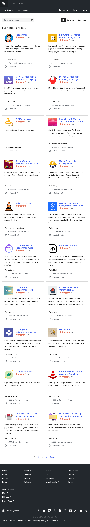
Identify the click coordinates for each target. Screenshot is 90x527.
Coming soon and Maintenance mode (24, 246)
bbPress (6, 497)
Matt (5, 493)
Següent (53, 457)
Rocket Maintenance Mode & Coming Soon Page (71, 372)
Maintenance (21, 35)
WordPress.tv (52, 482)
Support (49, 474)
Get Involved (73, 470)
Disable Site (64, 329)
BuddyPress (8, 501)
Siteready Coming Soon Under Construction (26, 414)
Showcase (28, 470)
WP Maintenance (23, 119)
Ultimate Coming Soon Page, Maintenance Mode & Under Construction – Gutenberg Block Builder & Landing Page (72, 204)
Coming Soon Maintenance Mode (24, 288)
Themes (27, 474)
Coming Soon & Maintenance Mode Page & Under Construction (27, 162)
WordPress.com (9, 489)
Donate (72, 478)
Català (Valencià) (14, 511)
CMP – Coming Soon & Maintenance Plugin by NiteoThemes (25, 78)
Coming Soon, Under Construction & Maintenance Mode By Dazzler (69, 288)
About (4, 470)
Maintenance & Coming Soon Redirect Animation (70, 414)
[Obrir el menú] (86, 3)
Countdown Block (23, 371)
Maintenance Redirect (25, 203)
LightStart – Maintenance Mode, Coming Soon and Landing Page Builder (71, 36)
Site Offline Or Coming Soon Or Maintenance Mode (72, 120)
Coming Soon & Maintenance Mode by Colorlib (25, 330)
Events (71, 474)
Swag (71, 482)
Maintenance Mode (68, 245)
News (4, 474)
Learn (48, 470)
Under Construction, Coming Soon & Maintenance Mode (68, 162)
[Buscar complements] (32, 20)
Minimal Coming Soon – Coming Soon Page (69, 78)
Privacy (5, 482)
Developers (50, 478)
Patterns (27, 482)
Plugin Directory (8, 10)
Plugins (27, 478)
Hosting (5, 478)
